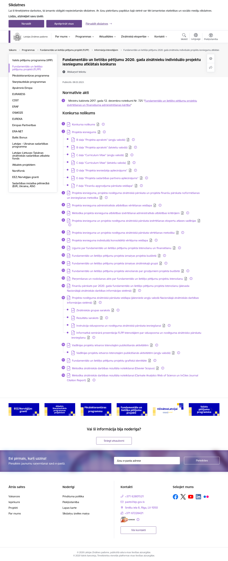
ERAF (15, 106)
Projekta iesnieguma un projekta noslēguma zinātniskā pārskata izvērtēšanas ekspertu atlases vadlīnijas (134, 220)
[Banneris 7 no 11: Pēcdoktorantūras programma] (96, 409)
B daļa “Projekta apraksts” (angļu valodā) (100, 139)
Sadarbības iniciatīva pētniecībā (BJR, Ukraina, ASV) (30, 185)
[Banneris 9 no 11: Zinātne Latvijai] (168, 409)
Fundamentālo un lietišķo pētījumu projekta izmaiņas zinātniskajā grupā (115, 263)
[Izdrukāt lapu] (210, 58)
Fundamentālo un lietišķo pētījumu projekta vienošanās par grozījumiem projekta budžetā (126, 271)
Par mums (15, 513)
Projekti (13, 507)
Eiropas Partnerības (24, 125)
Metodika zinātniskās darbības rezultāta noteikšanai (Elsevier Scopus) (113, 368)
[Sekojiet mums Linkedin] (198, 496)
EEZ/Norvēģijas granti (25, 177)
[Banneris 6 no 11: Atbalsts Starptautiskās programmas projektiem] (60, 409)
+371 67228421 (134, 513)
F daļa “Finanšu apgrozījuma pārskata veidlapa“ (104, 185)
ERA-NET (17, 131)
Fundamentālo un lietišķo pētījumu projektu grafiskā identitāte (109, 360)
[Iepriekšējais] (17, 410)
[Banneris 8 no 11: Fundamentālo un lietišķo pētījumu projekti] (132, 409)
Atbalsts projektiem (23, 164)
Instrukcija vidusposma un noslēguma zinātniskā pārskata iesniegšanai (118, 325)
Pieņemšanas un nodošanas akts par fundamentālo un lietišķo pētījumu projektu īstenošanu (127, 278)
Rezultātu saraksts (87, 318)
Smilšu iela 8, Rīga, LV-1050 (141, 507)
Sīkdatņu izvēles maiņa (76, 513)
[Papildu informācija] (103, 124)
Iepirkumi (14, 502)
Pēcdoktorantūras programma (30, 75)
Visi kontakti (138, 530)
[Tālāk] (211, 410)
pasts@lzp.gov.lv (135, 502)
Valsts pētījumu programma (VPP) (32, 60)
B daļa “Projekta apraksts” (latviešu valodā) (101, 147)
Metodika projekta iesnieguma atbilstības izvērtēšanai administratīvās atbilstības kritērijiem (126, 213)
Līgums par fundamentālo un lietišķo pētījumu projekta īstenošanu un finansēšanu (121, 248)
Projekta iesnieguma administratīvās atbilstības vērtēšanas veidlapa (112, 205)
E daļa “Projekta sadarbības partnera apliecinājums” (107, 178)
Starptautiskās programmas (29, 81)
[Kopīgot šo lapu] (210, 67)
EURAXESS (18, 94)
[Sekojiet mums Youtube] (190, 496)
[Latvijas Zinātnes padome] (30, 36)
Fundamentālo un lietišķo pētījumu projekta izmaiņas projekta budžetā (114, 255)
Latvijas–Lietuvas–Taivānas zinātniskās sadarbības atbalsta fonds (31, 155)
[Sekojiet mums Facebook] (175, 496)
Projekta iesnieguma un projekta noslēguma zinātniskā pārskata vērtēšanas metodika (123, 232)
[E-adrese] (128, 519)
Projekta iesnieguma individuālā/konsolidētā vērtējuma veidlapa (110, 240)
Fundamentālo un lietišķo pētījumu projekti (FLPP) (27, 68)
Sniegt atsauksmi (114, 440)
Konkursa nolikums (83, 124)
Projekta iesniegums (84, 132)
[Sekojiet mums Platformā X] (183, 496)
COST (15, 100)
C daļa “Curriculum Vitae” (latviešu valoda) (101, 162)
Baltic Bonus (19, 137)
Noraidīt (26, 23)
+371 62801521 (134, 496)
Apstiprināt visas (64, 23)
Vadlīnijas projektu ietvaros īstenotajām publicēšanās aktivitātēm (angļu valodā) (123, 353)
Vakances (14, 496)
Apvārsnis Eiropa (22, 88)
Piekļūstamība (71, 502)
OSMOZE (17, 112)
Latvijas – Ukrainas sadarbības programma (30, 145)
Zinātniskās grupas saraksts (93, 310)
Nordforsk (18, 170)
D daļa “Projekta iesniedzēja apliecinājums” (101, 170)
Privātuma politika (73, 496)
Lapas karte (70, 507)
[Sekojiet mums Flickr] (206, 496)
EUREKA (17, 119)
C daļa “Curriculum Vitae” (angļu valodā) (100, 155)
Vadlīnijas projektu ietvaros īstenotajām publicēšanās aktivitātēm (110, 345)
